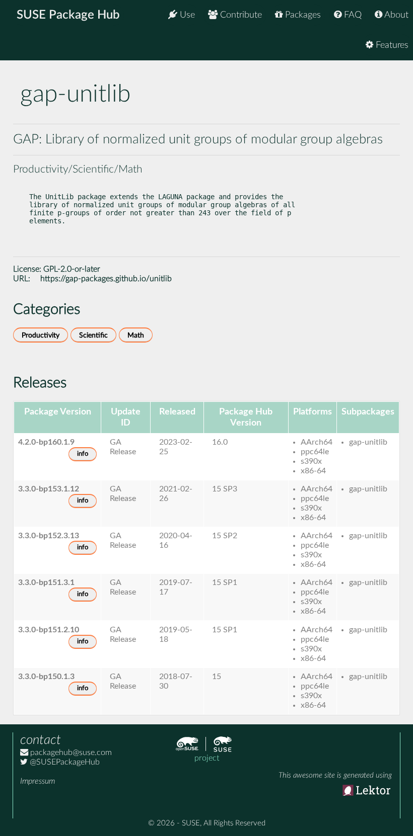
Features (390, 45)
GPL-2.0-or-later (71, 269)
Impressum (37, 781)
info (82, 454)
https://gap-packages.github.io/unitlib (106, 279)
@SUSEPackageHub (64, 762)
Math (135, 335)
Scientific (93, 335)
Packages (302, 15)
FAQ (351, 15)
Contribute (240, 15)
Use (186, 15)
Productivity (40, 335)
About (395, 15)
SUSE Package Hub (68, 15)
